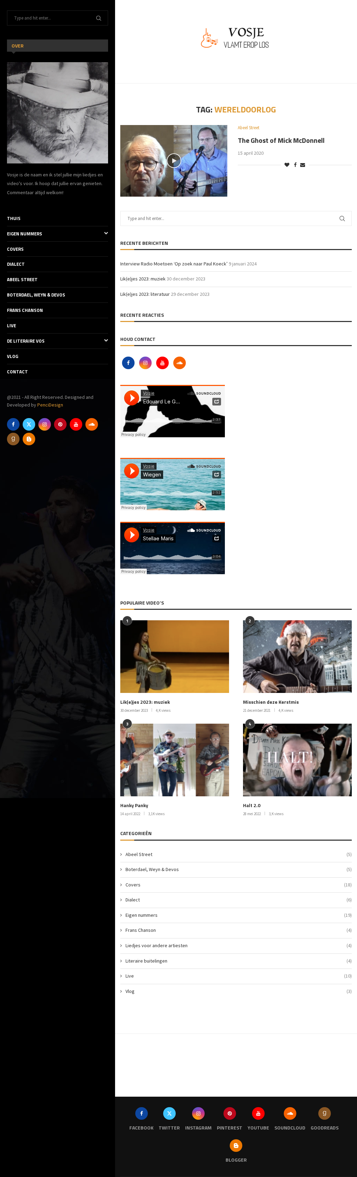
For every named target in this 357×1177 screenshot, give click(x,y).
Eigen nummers (24, 233)
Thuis (14, 218)
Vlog (12, 356)
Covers (15, 249)
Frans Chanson (25, 310)
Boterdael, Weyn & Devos (36, 294)
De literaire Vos (26, 340)
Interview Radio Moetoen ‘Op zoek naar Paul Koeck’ (174, 264)
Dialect (16, 264)
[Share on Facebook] (295, 165)
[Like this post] (286, 165)
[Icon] (174, 160)
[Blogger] (29, 439)
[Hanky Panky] (174, 760)
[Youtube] (76, 424)
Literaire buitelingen (239, 961)
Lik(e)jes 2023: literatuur (145, 294)
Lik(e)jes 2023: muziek (143, 279)
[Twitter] (29, 424)
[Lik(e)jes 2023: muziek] (174, 656)
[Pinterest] (60, 424)
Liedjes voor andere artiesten (239, 945)
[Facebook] (13, 424)
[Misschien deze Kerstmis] (297, 656)
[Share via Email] (302, 165)
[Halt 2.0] (297, 760)
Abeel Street (22, 279)
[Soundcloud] (91, 424)
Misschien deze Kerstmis (271, 702)
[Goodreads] (13, 439)
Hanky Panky (134, 805)
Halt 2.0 (251, 805)
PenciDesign (50, 405)
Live (11, 325)
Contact (17, 371)
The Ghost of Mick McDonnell (281, 140)
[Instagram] (44, 424)
